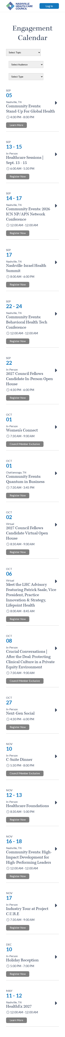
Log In (49, 6)
